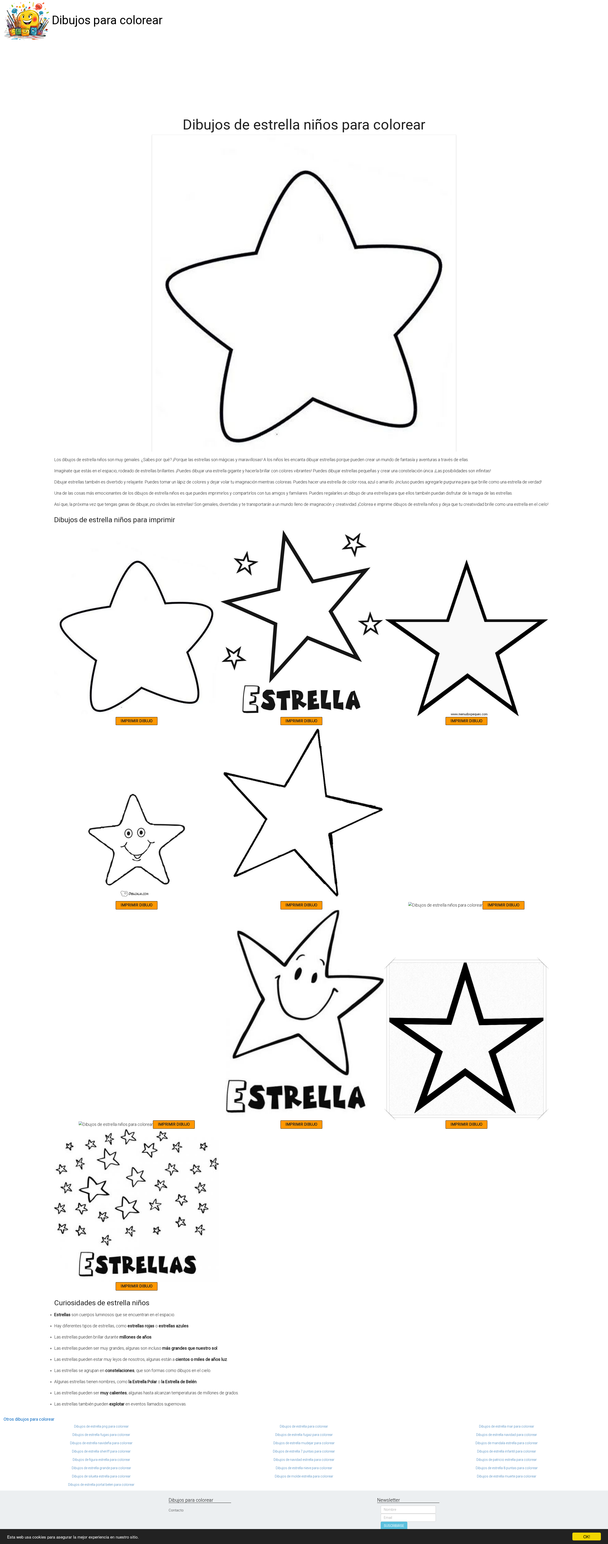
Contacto (176, 1510)
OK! (586, 1536)
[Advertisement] (304, 76)
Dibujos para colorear (107, 20)
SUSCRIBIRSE (394, 1526)
